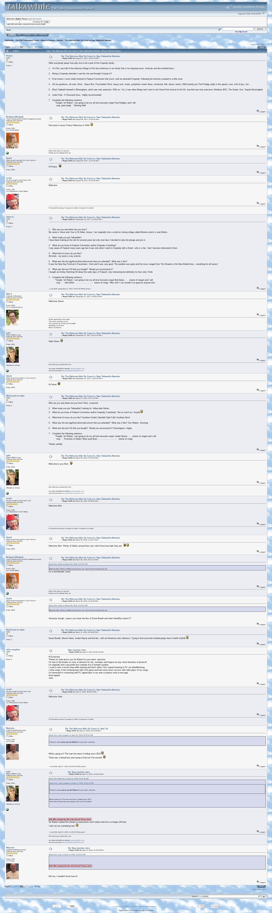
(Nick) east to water (15, 396)
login (30, 19)
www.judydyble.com (77, 368)
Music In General (48, 40)
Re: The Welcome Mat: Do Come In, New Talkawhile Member (90, 56)
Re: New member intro (79, 772)
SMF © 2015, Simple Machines (145, 906)
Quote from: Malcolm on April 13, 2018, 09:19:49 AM (68, 778)
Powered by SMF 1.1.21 (124, 906)
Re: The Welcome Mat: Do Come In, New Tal (86, 729)
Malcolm (10, 728)
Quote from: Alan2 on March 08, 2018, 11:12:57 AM (68, 564)
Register (43, 35)
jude (8, 333)
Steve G (10, 217)
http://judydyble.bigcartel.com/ (73, 370)
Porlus (9, 56)
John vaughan (13, 649)
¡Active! (60, 40)
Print (262, 47)
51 (18, 47)
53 (25, 47)
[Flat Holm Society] (7, 154)
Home (12, 35)
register (38, 19)
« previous (255, 44)
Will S (9, 294)
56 (32, 47)
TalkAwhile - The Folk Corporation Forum (22, 40)
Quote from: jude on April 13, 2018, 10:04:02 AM (67, 854)
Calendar (27, 35)
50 (16, 47)
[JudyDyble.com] (7, 371)
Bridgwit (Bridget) (14, 117)
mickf (8, 178)
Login (35, 35)
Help (19, 35)
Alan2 (9, 158)
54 (27, 47)
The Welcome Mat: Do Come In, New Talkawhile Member (88, 40)
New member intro (77, 650)
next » (263, 44)
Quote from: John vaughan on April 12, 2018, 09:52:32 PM (71, 735)
